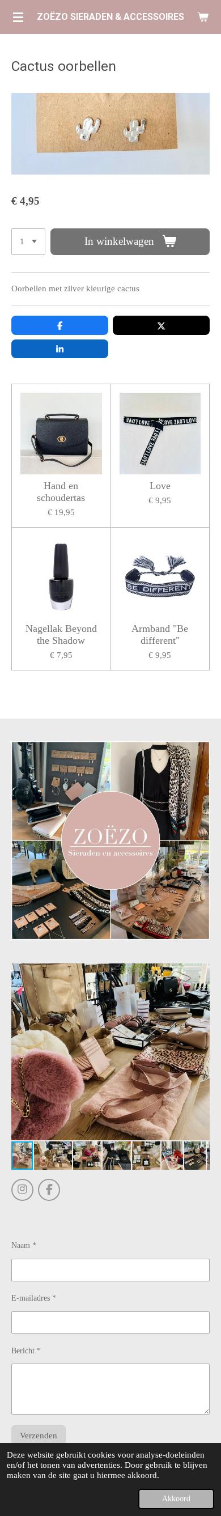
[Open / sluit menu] (18, 17)
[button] (199, 974)
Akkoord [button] (176, 1498)
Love (160, 485)
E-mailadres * (33, 1298)
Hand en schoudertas (61, 491)
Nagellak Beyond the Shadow (61, 634)
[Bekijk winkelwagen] (202, 17)
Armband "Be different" (159, 634)
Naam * (23, 1245)
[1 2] (28, 241)
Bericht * (26, 1351)
